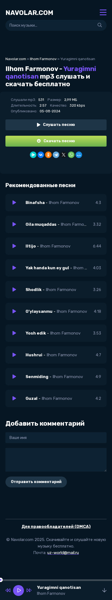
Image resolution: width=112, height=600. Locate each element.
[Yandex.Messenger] (33, 154)
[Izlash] (100, 25)
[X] (63, 154)
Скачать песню (59, 141)
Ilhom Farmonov (43, 59)
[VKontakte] (41, 154)
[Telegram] (56, 154)
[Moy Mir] (79, 154)
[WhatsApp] (71, 154)
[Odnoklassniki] (48, 154)
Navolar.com (15, 59)
